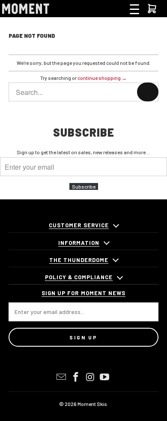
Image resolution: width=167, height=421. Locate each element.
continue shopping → (102, 78)
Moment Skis (92, 404)
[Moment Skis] (25, 8)
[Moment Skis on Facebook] (75, 377)
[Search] (147, 91)
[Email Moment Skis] (61, 377)
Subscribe (83, 186)
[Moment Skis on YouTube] (104, 377)
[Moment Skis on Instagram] (90, 377)
